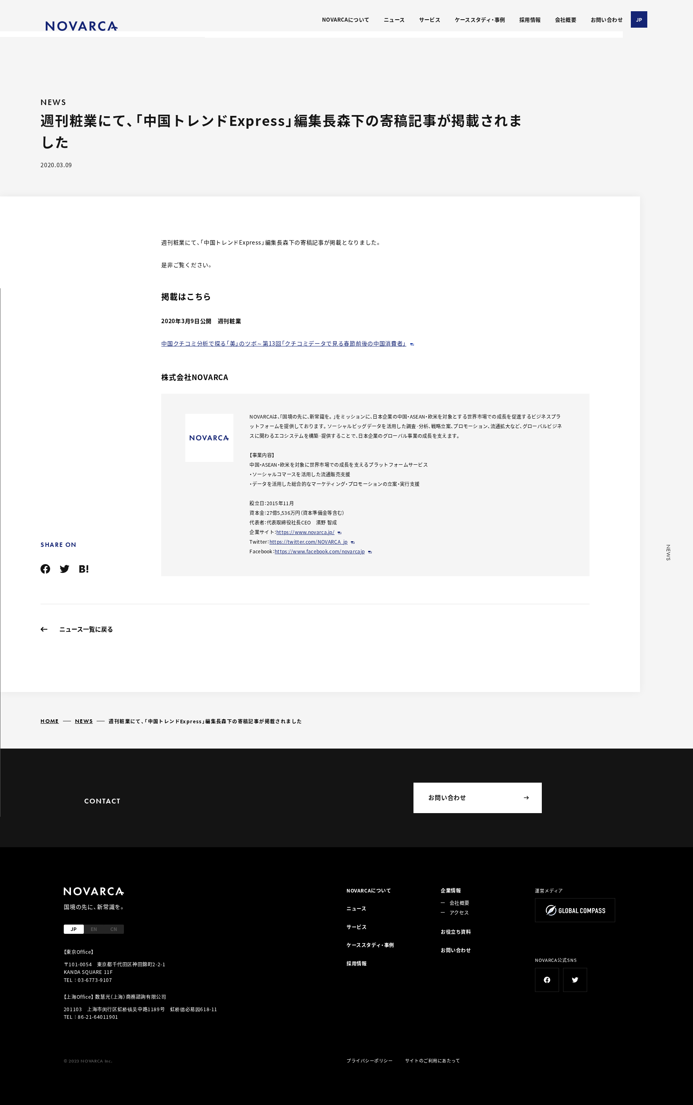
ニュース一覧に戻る (86, 629)
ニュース (394, 19)
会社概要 (566, 19)
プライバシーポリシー (369, 1060)
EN (94, 928)
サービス (430, 19)
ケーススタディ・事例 (480, 19)
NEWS (84, 721)
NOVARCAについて (345, 19)
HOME (50, 721)
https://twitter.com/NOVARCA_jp (309, 541)
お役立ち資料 (456, 931)
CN (113, 928)
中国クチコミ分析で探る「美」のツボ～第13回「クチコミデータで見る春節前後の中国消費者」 (283, 343)
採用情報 (530, 19)
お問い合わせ (607, 19)
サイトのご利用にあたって (432, 1060)
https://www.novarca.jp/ (305, 531)
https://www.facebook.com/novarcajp (320, 551)
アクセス (459, 912)
